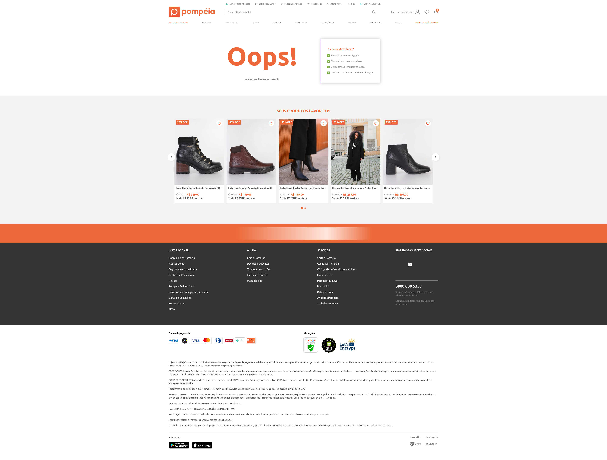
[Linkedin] (410, 273)
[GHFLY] (431, 452)
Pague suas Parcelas (293, 4)
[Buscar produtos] (374, 12)
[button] (302, 216)
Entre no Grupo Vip (372, 4)
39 (219, 195)
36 (195, 195)
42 (263, 195)
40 (247, 195)
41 (255, 195)
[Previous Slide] (171, 161)
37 (203, 195)
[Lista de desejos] (427, 12)
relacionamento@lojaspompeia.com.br (223, 374)
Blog (353, 4)
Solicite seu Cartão (267, 4)
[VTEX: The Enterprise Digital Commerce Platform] (415, 452)
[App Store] (202, 454)
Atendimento (337, 4)
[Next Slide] (435, 161)
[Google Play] (180, 454)
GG (360, 195)
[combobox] (301, 12)
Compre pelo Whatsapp (240, 4)
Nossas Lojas (316, 4)
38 (211, 195)
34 (179, 195)
